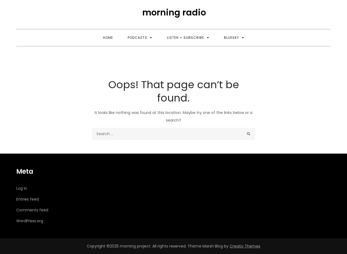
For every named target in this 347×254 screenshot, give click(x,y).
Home (108, 37)
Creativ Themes (245, 246)
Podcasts (137, 37)
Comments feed (32, 210)
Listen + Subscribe (185, 37)
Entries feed (27, 199)
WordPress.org (29, 221)
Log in (21, 188)
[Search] (249, 134)
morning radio (174, 12)
